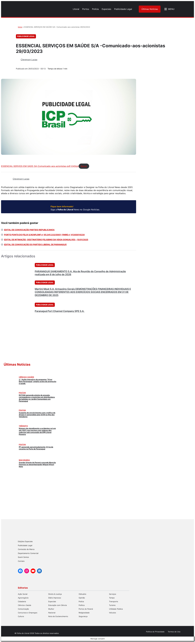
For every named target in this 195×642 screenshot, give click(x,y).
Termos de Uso (174, 632)
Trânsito (23, 426)
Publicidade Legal (26, 36)
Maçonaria (24, 460)
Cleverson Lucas (29, 59)
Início (20, 27)
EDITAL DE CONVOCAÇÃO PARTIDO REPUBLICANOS (29, 230)
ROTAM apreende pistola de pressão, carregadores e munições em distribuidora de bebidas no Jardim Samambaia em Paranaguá (37, 398)
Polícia (22, 393)
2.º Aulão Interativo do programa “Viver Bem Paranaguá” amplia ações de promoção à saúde (37, 381)
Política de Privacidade (155, 632)
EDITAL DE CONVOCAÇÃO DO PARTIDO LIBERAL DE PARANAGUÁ (35, 244)
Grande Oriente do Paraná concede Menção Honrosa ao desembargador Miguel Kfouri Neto (37, 464)
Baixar (84, 166)
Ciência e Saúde (26, 377)
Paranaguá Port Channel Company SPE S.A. (59, 311)
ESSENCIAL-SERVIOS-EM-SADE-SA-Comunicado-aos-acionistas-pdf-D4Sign (40, 166)
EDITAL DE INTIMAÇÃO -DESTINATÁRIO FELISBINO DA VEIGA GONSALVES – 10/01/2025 (46, 239)
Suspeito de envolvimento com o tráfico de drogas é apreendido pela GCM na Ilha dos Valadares (37, 415)
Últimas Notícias (149, 9)
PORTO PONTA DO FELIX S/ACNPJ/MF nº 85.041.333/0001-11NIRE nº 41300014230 (44, 234)
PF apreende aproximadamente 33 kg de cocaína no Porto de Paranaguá (36, 448)
